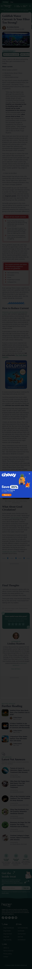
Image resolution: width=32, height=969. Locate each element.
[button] (29, 474)
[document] (16, 484)
